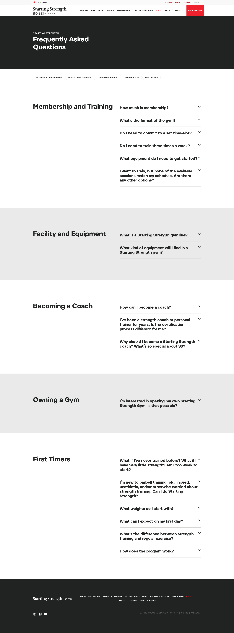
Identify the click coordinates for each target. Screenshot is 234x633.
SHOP (167, 11)
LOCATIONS (42, 3)
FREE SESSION (195, 11)
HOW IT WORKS (106, 11)
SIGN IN (198, 3)
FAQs (159, 11)
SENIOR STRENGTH (112, 597)
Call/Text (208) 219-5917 (177, 3)
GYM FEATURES (87, 11)
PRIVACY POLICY (148, 601)
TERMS (133, 601)
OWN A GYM (178, 597)
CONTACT (178, 11)
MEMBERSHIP (124, 11)
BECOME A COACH (159, 597)
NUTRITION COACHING (136, 597)
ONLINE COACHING (143, 11)
